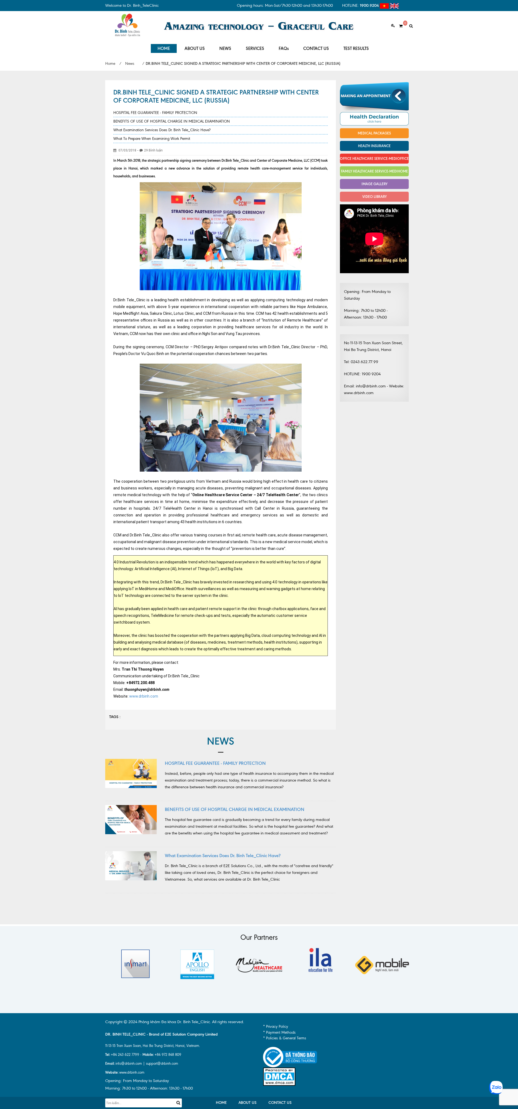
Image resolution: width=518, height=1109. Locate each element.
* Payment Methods (279, 1032)
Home (110, 63)
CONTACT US (316, 48)
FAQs (284, 48)
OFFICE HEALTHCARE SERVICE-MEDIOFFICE (374, 158)
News (129, 63)
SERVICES (255, 48)
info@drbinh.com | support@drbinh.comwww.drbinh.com (141, 1067)
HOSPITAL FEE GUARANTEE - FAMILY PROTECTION (155, 112)
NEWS (225, 48)
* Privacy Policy (275, 1026)
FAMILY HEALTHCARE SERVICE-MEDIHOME (374, 171)
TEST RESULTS (356, 48)
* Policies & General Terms (284, 1038)
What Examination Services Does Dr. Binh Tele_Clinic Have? (161, 130)
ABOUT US (195, 48)
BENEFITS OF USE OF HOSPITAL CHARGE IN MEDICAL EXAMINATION (171, 121)
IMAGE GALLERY (374, 184)
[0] (399, 26)
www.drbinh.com (143, 696)
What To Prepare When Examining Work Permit (151, 138)
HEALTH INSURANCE (374, 146)
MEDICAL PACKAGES (374, 133)
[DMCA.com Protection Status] (279, 1076)
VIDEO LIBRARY (374, 196)
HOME (164, 48)
